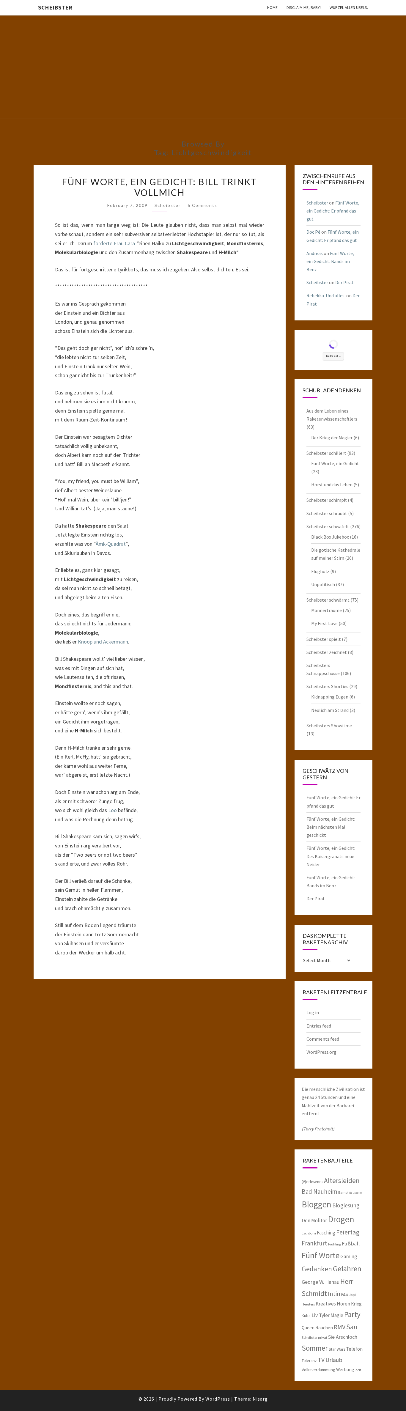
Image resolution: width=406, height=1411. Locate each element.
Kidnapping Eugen (329, 697)
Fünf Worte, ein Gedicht (335, 463)
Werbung (345, 1369)
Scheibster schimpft (326, 500)
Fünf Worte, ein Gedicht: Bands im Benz (330, 261)
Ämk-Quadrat (111, 543)
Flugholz (320, 571)
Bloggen (316, 1204)
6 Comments (202, 205)
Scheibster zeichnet (326, 652)
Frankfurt (314, 1243)
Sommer (315, 1348)
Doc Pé (313, 232)
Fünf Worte (320, 1255)
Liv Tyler (320, 1315)
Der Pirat (344, 282)
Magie (337, 1315)
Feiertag (348, 1232)
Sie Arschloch (342, 1337)
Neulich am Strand (330, 710)
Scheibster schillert (326, 453)
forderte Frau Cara (114, 243)
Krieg (356, 1304)
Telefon (354, 1349)
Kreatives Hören (333, 1303)
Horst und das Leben (332, 484)
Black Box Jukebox (330, 537)
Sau (352, 1326)
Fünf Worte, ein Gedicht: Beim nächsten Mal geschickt (330, 827)
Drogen (341, 1219)
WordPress (217, 1399)
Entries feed (318, 1026)
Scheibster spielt (323, 639)
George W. (313, 1282)
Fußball (351, 1243)
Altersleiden (342, 1180)
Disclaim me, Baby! (304, 7)
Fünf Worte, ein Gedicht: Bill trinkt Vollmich (159, 187)
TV (321, 1360)
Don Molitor (314, 1220)
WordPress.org (321, 1052)
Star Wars (337, 1349)
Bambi (343, 1192)
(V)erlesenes (312, 1181)
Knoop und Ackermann (103, 641)
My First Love (324, 623)
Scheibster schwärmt (328, 600)
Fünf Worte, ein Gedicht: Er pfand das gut (332, 211)
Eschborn (309, 1233)
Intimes (338, 1294)
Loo (112, 810)
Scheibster (55, 7)
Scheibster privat (314, 1337)
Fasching (326, 1232)
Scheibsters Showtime (329, 726)
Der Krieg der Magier (332, 438)
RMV (339, 1327)
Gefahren (347, 1268)
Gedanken (317, 1268)
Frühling (334, 1244)
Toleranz (309, 1360)
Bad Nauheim (319, 1191)
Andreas (314, 253)
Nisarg (260, 1399)
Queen (308, 1327)
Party (352, 1314)
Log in (312, 1012)
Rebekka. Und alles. (325, 295)
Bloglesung (345, 1205)
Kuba (306, 1315)
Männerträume (326, 610)
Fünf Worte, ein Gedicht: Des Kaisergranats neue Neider (330, 856)
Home (272, 7)
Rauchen (324, 1327)
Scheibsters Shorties (327, 686)
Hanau (332, 1282)
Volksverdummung (318, 1369)
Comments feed (322, 1039)
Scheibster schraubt (326, 513)
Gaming (348, 1256)
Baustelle (355, 1193)
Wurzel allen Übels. (349, 7)
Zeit (358, 1370)
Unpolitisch (323, 584)
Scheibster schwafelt (327, 526)
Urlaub (333, 1359)
